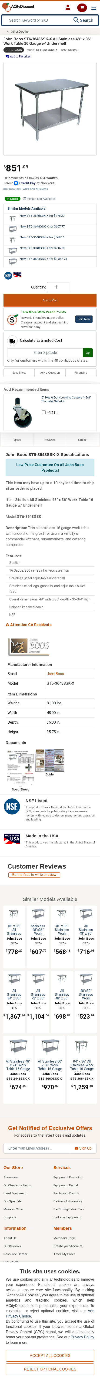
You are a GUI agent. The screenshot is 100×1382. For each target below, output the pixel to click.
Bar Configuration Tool (68, 1209)
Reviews (49, 439)
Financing (81, 372)
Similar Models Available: (26, 208)
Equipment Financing (67, 1177)
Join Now (83, 319)
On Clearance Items (17, 1185)
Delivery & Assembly (67, 1201)
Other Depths (20, 31)
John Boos (14, 50)
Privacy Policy (82, 1337)
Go (88, 352)
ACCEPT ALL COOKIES (50, 1356)
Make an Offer (13, 1209)
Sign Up (85, 1148)
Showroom (11, 1177)
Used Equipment (15, 1193)
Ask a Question (50, 372)
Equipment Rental (65, 1185)
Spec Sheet (19, 372)
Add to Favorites (20, 56)
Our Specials (12, 1201)
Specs (17, 439)
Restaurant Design (66, 1193)
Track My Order (64, 1254)
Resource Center (15, 1254)
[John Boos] (29, 647)
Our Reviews (12, 1246)
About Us (10, 1238)
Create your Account (67, 1246)
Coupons (9, 1217)
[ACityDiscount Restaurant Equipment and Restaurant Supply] (18, 7)
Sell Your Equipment (67, 1217)
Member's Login (64, 1238)
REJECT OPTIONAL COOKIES (50, 1369)
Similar (82, 439)
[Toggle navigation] (94, 8)
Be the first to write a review (34, 875)
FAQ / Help (11, 1262)
